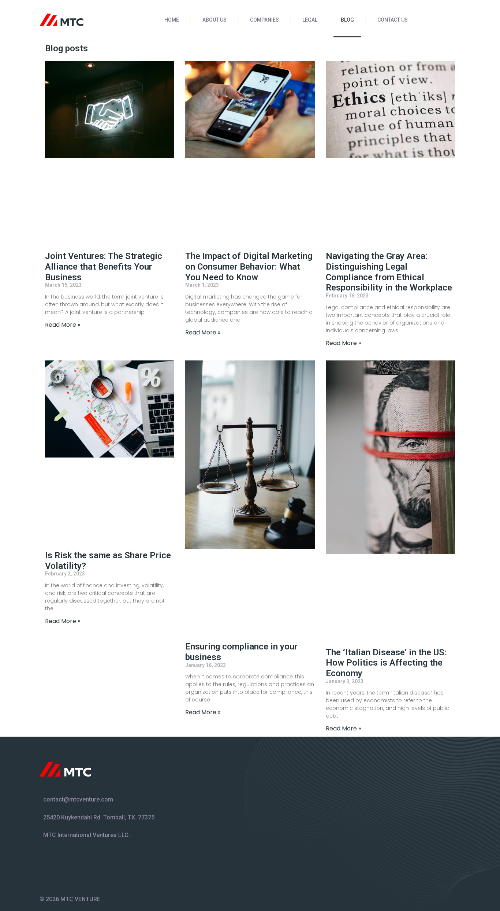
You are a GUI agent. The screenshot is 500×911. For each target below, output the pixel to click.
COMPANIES (264, 20)
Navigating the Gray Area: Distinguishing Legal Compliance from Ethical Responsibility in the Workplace (389, 272)
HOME (171, 20)
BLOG (347, 20)
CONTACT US (392, 20)
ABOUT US (214, 20)
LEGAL (309, 20)
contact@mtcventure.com (78, 799)
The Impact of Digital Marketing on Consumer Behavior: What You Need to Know (248, 266)
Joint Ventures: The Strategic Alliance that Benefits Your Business (103, 266)
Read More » (62, 325)
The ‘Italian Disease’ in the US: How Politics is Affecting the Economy (386, 663)
